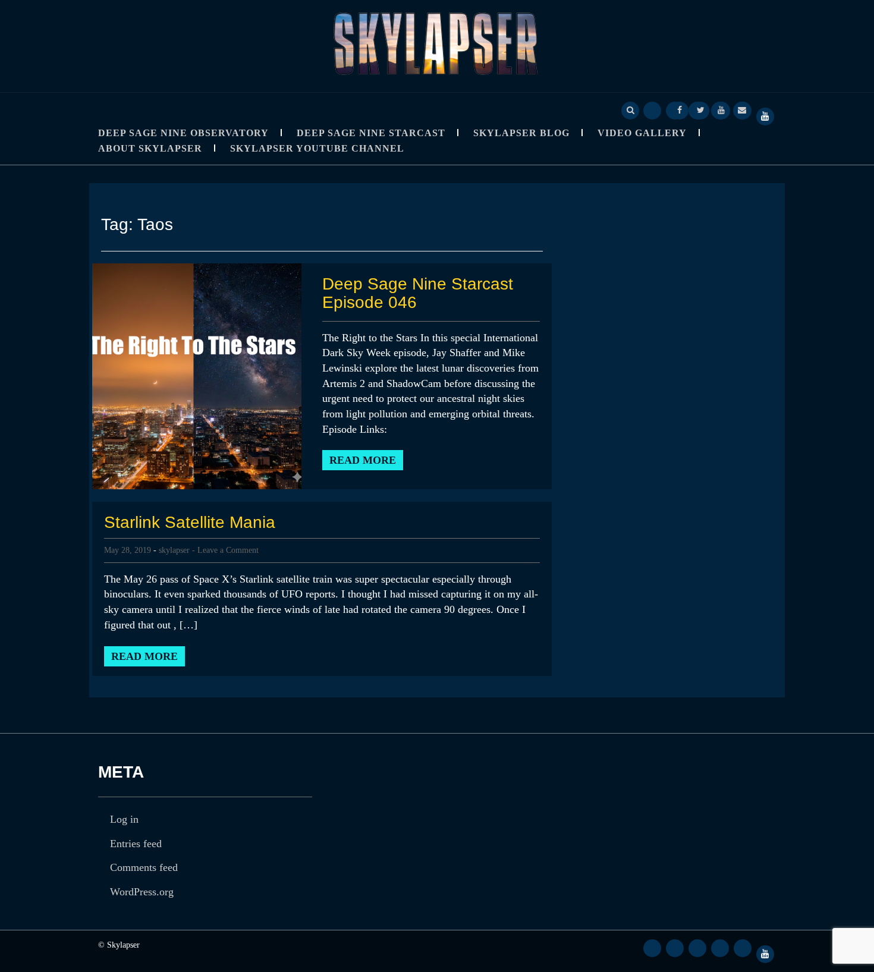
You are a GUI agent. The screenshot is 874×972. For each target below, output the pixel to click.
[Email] (742, 109)
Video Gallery (642, 133)
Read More (362, 460)
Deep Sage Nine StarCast (371, 133)
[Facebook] (679, 109)
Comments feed (144, 867)
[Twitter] (700, 109)
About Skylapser (150, 148)
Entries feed (136, 844)
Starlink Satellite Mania (189, 522)
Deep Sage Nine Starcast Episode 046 (417, 293)
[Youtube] (721, 109)
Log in (124, 819)
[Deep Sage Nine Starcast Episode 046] (196, 375)
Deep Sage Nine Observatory (183, 133)
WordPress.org (142, 892)
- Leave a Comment (225, 550)
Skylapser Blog (521, 133)
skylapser (174, 550)
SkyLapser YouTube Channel (317, 148)
